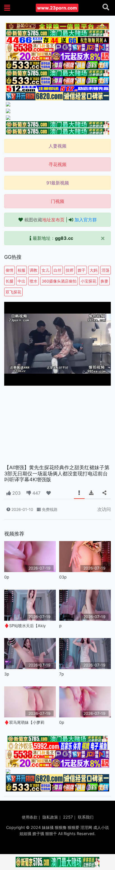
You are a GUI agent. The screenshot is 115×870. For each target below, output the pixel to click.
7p (61, 674)
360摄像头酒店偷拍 (59, 281)
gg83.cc (64, 238)
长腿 (9, 281)
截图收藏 (44, 219)
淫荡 (105, 270)
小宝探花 (88, 281)
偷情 (9, 270)
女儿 (45, 270)
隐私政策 (50, 817)
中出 (21, 281)
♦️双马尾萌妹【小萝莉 (24, 722)
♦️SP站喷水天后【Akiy (25, 625)
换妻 (104, 281)
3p (6, 674)
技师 (69, 270)
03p (63, 577)
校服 (21, 270)
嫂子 (81, 270)
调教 (33, 270)
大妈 (93, 270)
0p (6, 577)
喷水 (33, 281)
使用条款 (29, 817)
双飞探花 (13, 292)
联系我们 (86, 817)
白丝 (57, 270)
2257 (68, 817)
